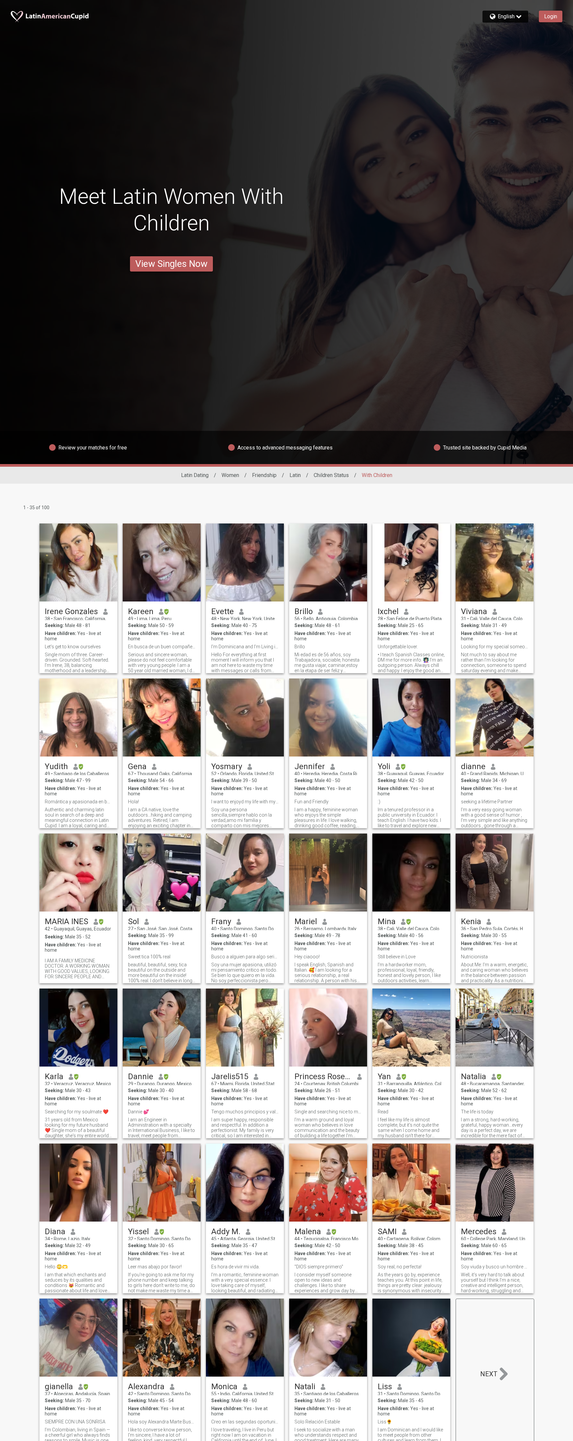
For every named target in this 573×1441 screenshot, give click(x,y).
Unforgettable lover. (398, 646)
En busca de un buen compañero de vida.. (161, 646)
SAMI (387, 1231)
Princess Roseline (323, 1076)
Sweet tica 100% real (149, 956)
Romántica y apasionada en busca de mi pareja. (78, 801)
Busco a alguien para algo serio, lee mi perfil (245, 956)
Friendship (264, 475)
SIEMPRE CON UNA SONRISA (75, 1421)
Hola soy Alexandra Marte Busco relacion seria (161, 1421)
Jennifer (309, 766)
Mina (387, 921)
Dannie (140, 1076)
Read (383, 1111)
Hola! (133, 801)
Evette (222, 611)
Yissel (138, 1231)
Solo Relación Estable (317, 1421)
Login (550, 16)
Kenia (471, 921)
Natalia (473, 1076)
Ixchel (388, 611)
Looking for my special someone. (494, 646)
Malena (307, 1231)
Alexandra (146, 1386)
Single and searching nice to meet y (328, 1111)
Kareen (141, 611)
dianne (473, 766)
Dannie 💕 (138, 1111)
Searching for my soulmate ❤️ (76, 1111)
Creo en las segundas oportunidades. (245, 1421)
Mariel (305, 921)
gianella (59, 1386)
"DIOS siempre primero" (318, 1266)
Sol (133, 921)
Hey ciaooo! (307, 956)
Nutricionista (474, 956)
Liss (385, 1386)
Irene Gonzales (71, 611)
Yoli (384, 766)
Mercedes (478, 1231)
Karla (54, 1076)
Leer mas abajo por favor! (155, 1266)
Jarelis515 (229, 1076)
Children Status (331, 475)
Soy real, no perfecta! (399, 1266)
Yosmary (226, 766)
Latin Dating (195, 475)
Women (230, 475)
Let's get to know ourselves (73, 646)
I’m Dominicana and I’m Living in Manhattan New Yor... (245, 646)
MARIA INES (66, 921)
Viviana (474, 611)
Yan (384, 1076)
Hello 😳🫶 (56, 1266)
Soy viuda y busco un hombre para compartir (494, 1266)
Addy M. (225, 1231)
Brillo (303, 611)
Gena (137, 766)
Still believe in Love (396, 956)
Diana (55, 1231)
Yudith (56, 766)
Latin (295, 475)
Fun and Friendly (311, 801)
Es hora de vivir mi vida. (235, 1266)
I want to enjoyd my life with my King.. (245, 801)
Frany (221, 921)
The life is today (477, 1111)
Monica (224, 1386)
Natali (304, 1386)
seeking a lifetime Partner (487, 801)
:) (379, 801)
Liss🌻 (385, 1421)
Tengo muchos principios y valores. (245, 1111)
